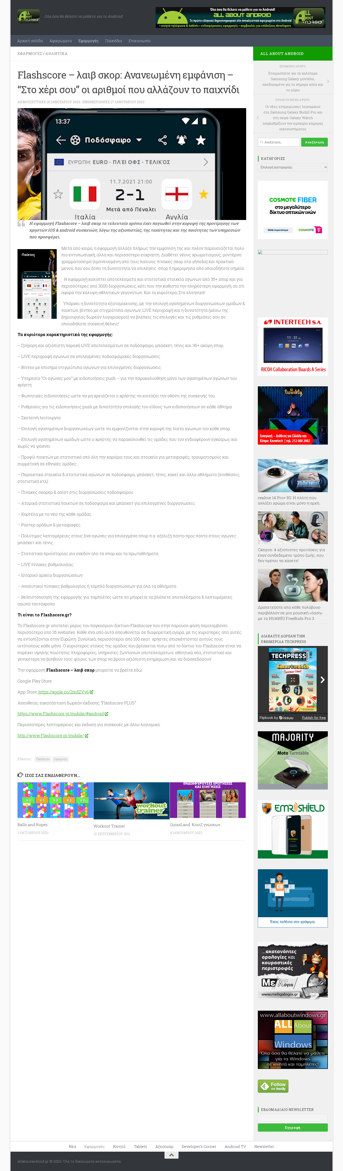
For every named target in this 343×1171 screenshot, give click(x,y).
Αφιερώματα (60, 40)
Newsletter (264, 1146)
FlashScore (42, 759)
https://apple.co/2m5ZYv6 (63, 692)
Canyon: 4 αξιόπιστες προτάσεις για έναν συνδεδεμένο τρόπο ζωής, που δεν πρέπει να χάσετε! (291, 555)
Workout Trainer (109, 826)
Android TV (235, 1146)
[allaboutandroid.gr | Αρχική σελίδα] (29, 16)
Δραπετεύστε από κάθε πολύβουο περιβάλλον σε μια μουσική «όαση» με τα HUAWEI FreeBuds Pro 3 (290, 612)
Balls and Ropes (33, 824)
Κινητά (119, 1146)
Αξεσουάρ (164, 1146)
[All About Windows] (293, 1067)
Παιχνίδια (113, 40)
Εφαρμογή (60, 759)
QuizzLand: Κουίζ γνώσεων (195, 824)
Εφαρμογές (88, 40)
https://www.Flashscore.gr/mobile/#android (61, 713)
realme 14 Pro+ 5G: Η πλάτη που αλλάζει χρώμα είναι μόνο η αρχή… (290, 500)
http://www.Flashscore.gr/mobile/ (51, 735)
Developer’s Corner (199, 1146)
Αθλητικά (56, 53)
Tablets (140, 1146)
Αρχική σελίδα (30, 40)
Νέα (72, 1146)
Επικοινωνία (139, 40)
